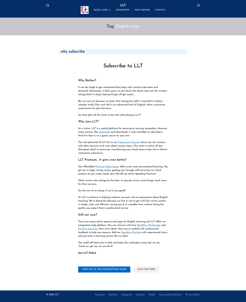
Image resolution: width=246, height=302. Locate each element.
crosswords (104, 132)
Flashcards (154, 225)
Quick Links (101, 10)
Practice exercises (88, 229)
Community (123, 10)
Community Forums (128, 142)
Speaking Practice (131, 232)
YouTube (113, 295)
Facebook (100, 295)
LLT (57, 295)
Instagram (126, 295)
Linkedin (140, 295)
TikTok (151, 295)
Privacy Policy (192, 295)
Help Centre (142, 10)
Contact (160, 10)
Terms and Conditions (170, 295)
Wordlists (142, 225)
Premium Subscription (107, 166)
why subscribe (73, 52)
